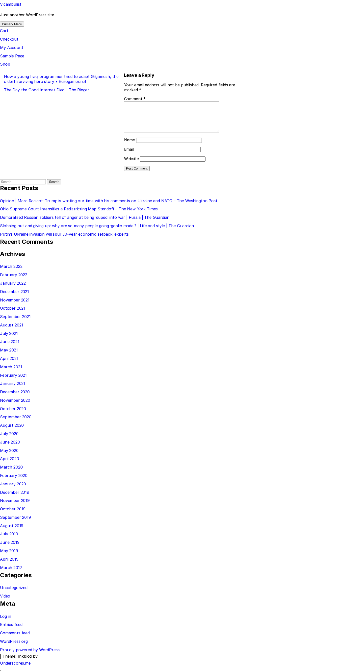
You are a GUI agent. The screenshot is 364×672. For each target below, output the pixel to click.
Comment (135, 98)
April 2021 (9, 358)
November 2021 (14, 300)
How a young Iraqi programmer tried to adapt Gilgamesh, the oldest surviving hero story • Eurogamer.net (61, 79)
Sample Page (12, 55)
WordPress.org (14, 641)
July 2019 (9, 533)
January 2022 (13, 283)
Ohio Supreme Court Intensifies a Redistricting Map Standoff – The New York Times (79, 208)
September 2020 (15, 416)
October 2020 (13, 408)
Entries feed (11, 624)
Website (131, 158)
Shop (5, 64)
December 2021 (14, 291)
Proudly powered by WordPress (30, 649)
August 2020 (12, 425)
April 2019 (9, 559)
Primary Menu (12, 24)
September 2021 (15, 316)
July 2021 (9, 333)
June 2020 (10, 442)
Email (129, 149)
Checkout (9, 39)
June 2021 (9, 341)
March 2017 (11, 567)
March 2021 (11, 366)
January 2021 (12, 383)
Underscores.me (15, 663)
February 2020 (13, 475)
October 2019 (13, 508)
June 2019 (10, 542)
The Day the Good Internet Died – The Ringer (46, 89)
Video (5, 596)
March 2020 (11, 467)
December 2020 (15, 391)
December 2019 (14, 492)
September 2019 (15, 517)
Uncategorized (13, 587)
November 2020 (15, 400)
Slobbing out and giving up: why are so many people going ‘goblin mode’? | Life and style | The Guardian (97, 225)
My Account (11, 47)
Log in (5, 616)
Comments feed (15, 632)
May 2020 (9, 450)
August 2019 (11, 525)
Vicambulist (10, 4)
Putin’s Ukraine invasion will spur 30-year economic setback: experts (64, 234)
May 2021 (9, 350)
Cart (4, 30)
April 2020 (9, 458)
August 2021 (11, 325)
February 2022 (13, 274)
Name (129, 139)
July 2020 (9, 433)
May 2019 (9, 550)
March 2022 (11, 266)
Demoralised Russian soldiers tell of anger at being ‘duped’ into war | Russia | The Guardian (84, 217)
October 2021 (12, 308)
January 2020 (13, 483)
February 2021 (13, 375)
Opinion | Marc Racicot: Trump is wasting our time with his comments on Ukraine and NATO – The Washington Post (108, 200)
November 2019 (15, 500)
